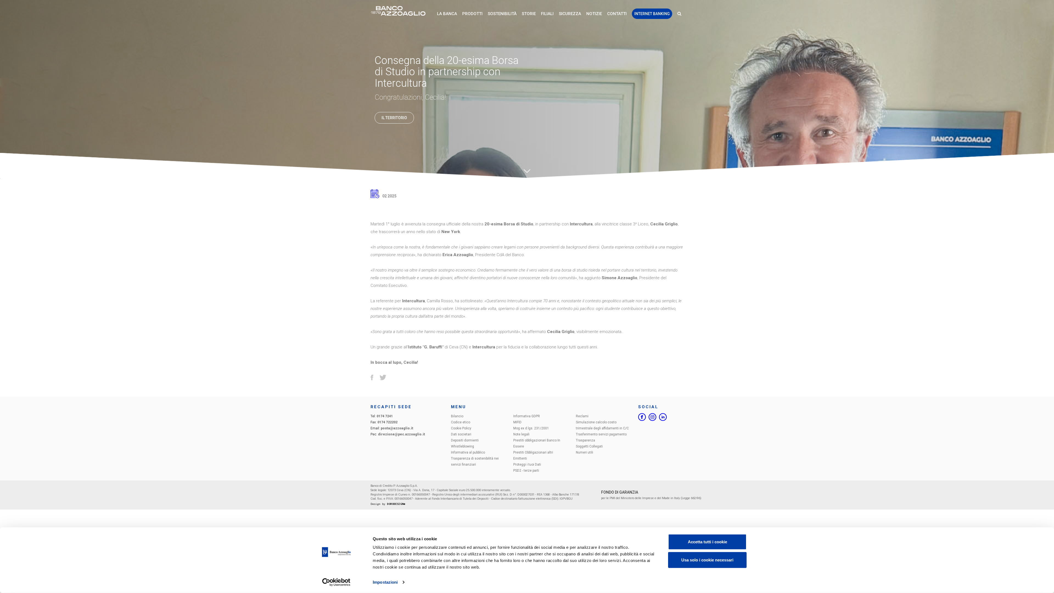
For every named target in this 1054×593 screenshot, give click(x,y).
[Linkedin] (663, 417)
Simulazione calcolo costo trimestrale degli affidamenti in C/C (602, 425)
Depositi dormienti (465, 440)
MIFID (517, 422)
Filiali (547, 13)
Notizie (594, 13)
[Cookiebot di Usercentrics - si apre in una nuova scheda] (336, 582)
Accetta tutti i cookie (707, 541)
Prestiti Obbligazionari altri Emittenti (533, 455)
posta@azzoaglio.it (397, 428)
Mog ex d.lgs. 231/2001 (531, 428)
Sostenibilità (502, 13)
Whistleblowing (462, 446)
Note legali (521, 434)
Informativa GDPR (526, 416)
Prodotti (472, 13)
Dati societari (461, 434)
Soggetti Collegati (589, 446)
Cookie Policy (461, 428)
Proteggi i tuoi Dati (527, 464)
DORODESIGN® (396, 503)
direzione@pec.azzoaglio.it (401, 434)
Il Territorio (394, 118)
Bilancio (457, 416)
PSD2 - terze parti (526, 470)
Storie (529, 13)
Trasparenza (585, 440)
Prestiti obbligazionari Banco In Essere (536, 443)
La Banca (447, 13)
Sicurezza (570, 13)
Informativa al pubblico (468, 452)
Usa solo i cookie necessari (707, 559)
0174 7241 (385, 416)
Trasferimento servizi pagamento (601, 434)
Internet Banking (652, 14)
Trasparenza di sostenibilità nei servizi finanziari (475, 461)
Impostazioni (385, 582)
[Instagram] (652, 417)
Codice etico (460, 422)
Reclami (582, 416)
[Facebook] (642, 417)
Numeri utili (584, 452)
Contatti (617, 13)
